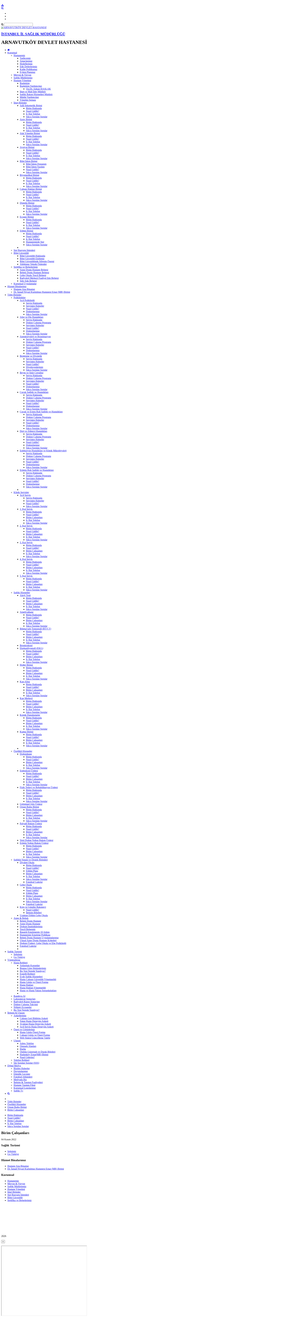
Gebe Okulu (26, 884)
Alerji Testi (25, 595)
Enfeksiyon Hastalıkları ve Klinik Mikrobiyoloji (43, 450)
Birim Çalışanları (34, 517)
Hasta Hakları (26, 985)
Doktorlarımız (33, 311)
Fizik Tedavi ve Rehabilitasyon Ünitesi (39, 787)
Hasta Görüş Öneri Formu (32, 1032)
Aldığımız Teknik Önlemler (33, 264)
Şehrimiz (18, 954)
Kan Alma (25, 681)
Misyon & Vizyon (22, 75)
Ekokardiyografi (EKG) (31, 648)
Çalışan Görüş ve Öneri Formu (35, 1035)
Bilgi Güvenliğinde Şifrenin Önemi (37, 261)
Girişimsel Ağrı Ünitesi (31, 804)
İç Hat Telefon (33, 114)
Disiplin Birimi (27, 203)
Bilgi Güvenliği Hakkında (32, 255)
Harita (23, 1049)
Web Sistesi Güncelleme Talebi (35, 1038)
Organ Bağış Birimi (29, 807)
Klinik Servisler (21, 492)
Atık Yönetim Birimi (30, 133)
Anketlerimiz (20, 1015)
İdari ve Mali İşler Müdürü (33, 91)
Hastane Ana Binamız (24, 289)
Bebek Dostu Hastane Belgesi (34, 272)
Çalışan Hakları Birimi (31, 189)
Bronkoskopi (26, 645)
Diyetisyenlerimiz (34, 367)
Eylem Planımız (27, 72)
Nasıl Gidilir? (32, 111)
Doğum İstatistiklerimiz (31, 926)
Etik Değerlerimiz (28, 66)
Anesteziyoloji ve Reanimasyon (35, 336)
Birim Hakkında (34, 108)
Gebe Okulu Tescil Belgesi (33, 275)
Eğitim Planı (32, 871)
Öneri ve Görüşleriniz (24, 1029)
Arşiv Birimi (26, 119)
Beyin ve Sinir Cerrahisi (31, 372)
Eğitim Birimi (26, 230)
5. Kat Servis (26, 576)
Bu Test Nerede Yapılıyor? (33, 971)
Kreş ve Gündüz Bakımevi (33, 907)
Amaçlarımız (26, 61)
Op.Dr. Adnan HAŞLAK (38, 89)
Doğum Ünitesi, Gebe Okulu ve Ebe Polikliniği (43, 943)
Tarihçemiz (25, 58)
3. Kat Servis (26, 542)
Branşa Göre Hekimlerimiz (33, 968)
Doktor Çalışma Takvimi (26, 1004)
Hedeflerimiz (26, 63)
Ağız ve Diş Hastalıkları (31, 317)
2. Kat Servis (26, 525)
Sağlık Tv (18, 1090)
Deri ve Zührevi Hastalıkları (33, 431)
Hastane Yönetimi (22, 80)
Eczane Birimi (27, 217)
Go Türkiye (19, 957)
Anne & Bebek (21, 918)
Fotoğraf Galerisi (34, 882)
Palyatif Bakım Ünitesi (31, 823)
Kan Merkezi (26, 698)
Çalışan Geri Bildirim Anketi (34, 1018)
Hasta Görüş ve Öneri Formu (34, 982)
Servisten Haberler (35, 306)
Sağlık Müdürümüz (23, 77)
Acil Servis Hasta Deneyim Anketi (37, 1026)
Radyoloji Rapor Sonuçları (27, 1001)
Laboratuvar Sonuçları (24, 999)
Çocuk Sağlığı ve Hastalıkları (34, 392)
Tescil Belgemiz (27, 929)
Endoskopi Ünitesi (29, 770)
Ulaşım (17, 1040)
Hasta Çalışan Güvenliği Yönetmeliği (38, 979)
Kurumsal (12, 52)
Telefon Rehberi (21, 1060)
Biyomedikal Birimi (29, 175)
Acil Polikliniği (27, 300)
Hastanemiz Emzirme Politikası (35, 935)
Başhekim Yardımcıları (31, 86)
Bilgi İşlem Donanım (36, 164)
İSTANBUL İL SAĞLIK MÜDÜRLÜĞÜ (33, 34)
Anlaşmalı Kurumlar (30, 965)
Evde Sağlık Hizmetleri (31, 976)
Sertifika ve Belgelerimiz (26, 267)
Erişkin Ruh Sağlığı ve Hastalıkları (37, 470)
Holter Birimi (26, 665)
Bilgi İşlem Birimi (28, 161)
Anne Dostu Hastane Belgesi (34, 269)
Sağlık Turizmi (14, 951)
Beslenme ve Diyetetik (31, 356)
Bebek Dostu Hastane (30, 921)
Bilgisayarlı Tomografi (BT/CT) (35, 628)
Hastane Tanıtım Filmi (24, 1085)
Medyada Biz (20, 1079)
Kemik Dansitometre (30, 715)
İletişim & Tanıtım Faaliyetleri (28, 1082)
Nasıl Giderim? (27, 1057)
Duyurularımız (21, 1071)
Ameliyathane (26, 612)
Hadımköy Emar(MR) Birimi (34, 1054)
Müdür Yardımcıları (29, 97)
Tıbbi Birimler (14, 294)
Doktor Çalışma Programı (38, 322)
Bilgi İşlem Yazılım (35, 166)
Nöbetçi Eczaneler (23, 1007)
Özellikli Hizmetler (23, 751)
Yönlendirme (13, 960)
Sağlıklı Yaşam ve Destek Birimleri (31, 859)
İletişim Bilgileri (34, 912)
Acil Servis (25, 495)
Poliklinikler (20, 297)
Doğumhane (26, 754)
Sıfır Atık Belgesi (28, 281)
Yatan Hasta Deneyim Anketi (34, 1021)
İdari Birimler (20, 102)
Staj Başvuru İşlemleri (24, 250)
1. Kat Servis (26, 509)
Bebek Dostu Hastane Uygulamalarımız (39, 937)
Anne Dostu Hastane (30, 923)
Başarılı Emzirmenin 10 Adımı (35, 932)
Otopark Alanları (28, 1046)
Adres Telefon (27, 1043)
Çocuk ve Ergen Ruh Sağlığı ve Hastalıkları (41, 411)
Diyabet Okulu (27, 862)
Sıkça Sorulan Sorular (36, 116)
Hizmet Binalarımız (16, 286)
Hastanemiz (19, 55)
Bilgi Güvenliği (21, 253)
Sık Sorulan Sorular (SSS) (26, 1063)
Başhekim (25, 83)
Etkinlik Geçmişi (22, 1074)
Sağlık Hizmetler (22, 592)
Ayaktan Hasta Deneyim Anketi (35, 1024)
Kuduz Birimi (26, 731)
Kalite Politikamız (28, 69)
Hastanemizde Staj (35, 242)
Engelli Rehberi (27, 974)
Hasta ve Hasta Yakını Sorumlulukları (38, 990)
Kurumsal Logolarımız (25, 1088)
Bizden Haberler (22, 1068)
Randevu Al (19, 996)
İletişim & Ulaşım (16, 1012)
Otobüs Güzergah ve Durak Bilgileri (37, 1051)
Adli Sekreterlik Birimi (31, 105)
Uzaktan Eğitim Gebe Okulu (34, 915)
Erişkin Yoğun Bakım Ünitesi (34, 843)
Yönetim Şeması (28, 100)
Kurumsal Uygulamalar (25, 283)
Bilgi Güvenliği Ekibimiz (32, 258)
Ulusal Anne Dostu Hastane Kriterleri (38, 940)
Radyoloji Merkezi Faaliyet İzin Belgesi (39, 278)
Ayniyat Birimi (27, 147)
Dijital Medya (14, 1065)
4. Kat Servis (26, 559)
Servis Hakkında (34, 303)
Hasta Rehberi (21, 962)
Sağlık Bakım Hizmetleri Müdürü (36, 94)
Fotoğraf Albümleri (23, 1076)
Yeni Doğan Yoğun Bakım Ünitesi (36, 840)
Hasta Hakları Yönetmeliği (33, 987)
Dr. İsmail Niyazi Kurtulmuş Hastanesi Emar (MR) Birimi (42, 292)
